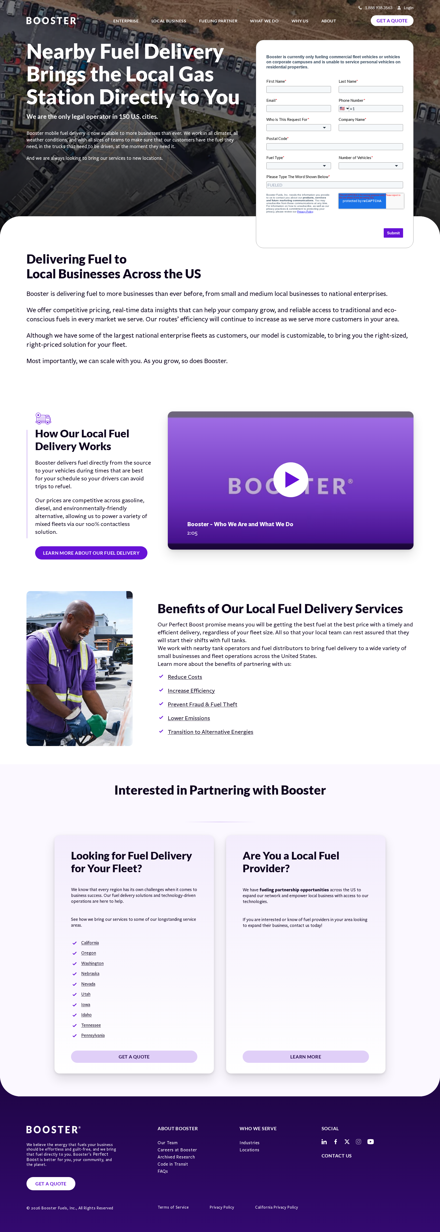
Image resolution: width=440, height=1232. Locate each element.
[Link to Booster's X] (347, 1141)
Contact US (337, 1155)
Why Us (300, 20)
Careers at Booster (177, 1150)
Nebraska (90, 973)
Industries (250, 1142)
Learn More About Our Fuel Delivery (91, 553)
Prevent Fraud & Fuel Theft (202, 704)
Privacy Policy (222, 1207)
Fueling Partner (218, 20)
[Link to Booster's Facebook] (335, 1141)
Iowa (85, 1004)
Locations (249, 1150)
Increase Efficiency (191, 690)
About (328, 20)
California (90, 943)
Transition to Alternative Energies (210, 731)
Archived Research (176, 1157)
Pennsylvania (93, 1035)
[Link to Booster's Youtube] (370, 1141)
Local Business (169, 20)
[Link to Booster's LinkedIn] (324, 1141)
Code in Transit (173, 1164)
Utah (85, 994)
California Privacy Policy (276, 1207)
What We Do (264, 20)
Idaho (86, 1015)
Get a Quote (392, 20)
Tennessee (91, 1025)
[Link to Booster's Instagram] (358, 1141)
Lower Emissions (189, 718)
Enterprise (126, 20)
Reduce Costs (185, 677)
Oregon (88, 953)
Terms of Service (173, 1207)
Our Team (168, 1142)
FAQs (163, 1171)
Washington (92, 963)
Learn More (305, 1056)
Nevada (88, 984)
